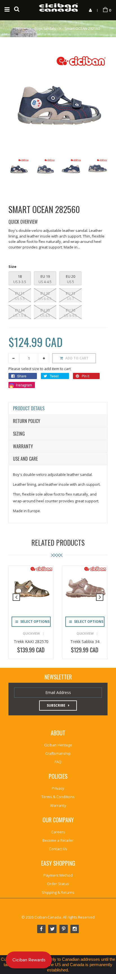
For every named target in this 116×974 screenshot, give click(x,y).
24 (22, 310)
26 (72, 310)
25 (47, 310)
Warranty (23, 446)
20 (72, 276)
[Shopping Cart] (105, 10)
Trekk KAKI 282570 (31, 641)
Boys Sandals (45, 28)
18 (20, 276)
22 (47, 293)
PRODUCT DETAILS (28, 408)
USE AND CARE (25, 458)
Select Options (34, 621)
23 (72, 293)
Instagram (23, 385)
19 (47, 276)
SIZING (19, 433)
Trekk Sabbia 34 (84, 641)
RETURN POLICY (26, 421)
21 (22, 293)
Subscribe (56, 705)
